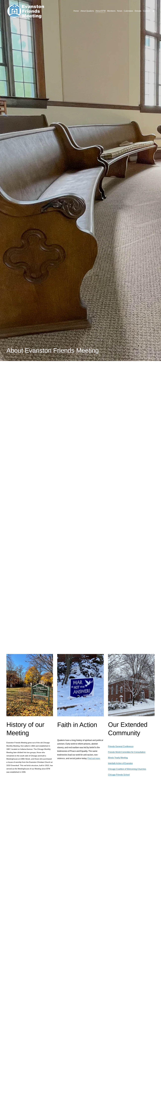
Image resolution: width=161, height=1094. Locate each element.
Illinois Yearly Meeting (118, 758)
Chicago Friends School (119, 775)
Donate (138, 11)
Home (76, 11)
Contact (146, 11)
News (119, 11)
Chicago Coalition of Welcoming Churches (127, 769)
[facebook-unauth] (153, 11)
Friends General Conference (120, 746)
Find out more (94, 758)
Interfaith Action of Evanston (120, 763)
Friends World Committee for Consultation (126, 752)
